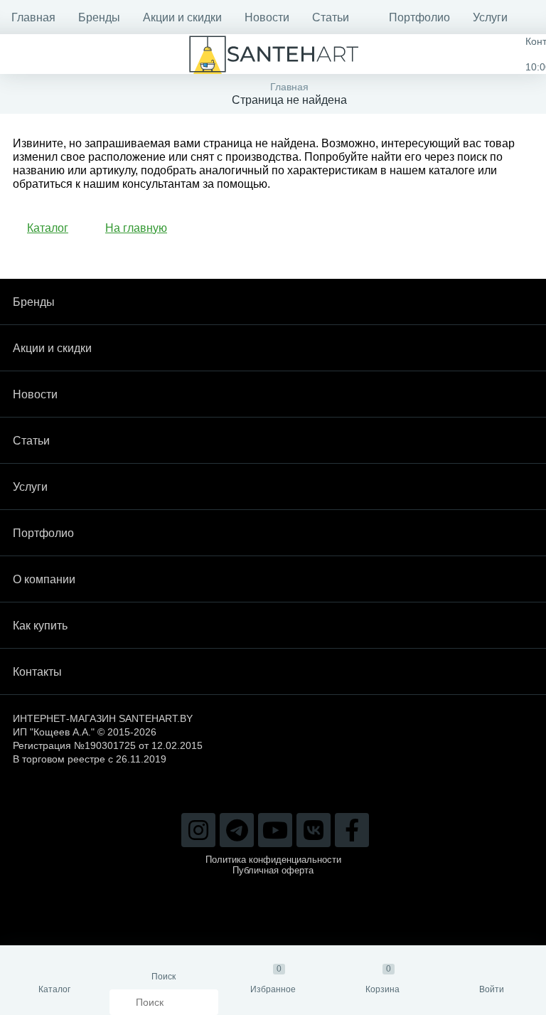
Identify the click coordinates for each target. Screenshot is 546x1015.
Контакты (37, 672)
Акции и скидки (182, 17)
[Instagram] (198, 830)
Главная (33, 17)
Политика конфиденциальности (273, 859)
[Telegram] (237, 830)
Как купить (40, 626)
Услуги (490, 17)
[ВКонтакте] (313, 830)
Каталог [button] (47, 228)
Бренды (99, 17)
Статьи (330, 17)
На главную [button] (136, 228)
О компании (44, 579)
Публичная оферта (273, 870)
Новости (267, 17)
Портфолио (419, 17)
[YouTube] (275, 830)
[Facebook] (352, 830)
